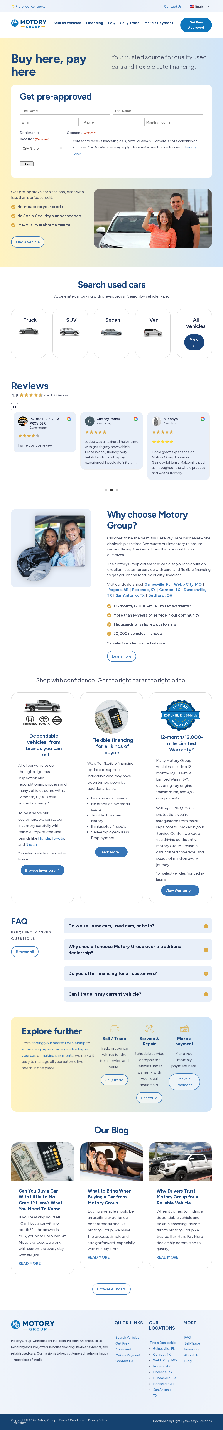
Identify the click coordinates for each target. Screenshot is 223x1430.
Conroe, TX (169, 589)
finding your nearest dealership (58, 1042)
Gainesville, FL (157, 584)
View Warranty (178, 890)
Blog (188, 1361)
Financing (94, 23)
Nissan (31, 844)
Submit (27, 164)
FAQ (111, 23)
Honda (44, 838)
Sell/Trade (114, 1080)
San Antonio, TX (130, 595)
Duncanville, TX (164, 1378)
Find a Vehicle (28, 242)
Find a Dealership (163, 1342)
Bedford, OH (160, 595)
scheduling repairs (38, 1049)
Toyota (58, 838)
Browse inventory (40, 870)
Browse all (25, 951)
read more (30, 1263)
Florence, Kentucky (30, 6)
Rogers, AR (118, 589)
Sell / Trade (130, 23)
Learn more (121, 656)
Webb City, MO (188, 584)
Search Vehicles (67, 23)
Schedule (149, 1097)
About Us (191, 1355)
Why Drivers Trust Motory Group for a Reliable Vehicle (177, 1197)
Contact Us (172, 6)
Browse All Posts (111, 1289)
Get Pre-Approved (196, 24)
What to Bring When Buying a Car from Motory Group (110, 1197)
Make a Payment (158, 23)
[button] (200, 6)
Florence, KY (143, 589)
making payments (57, 1055)
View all (194, 342)
